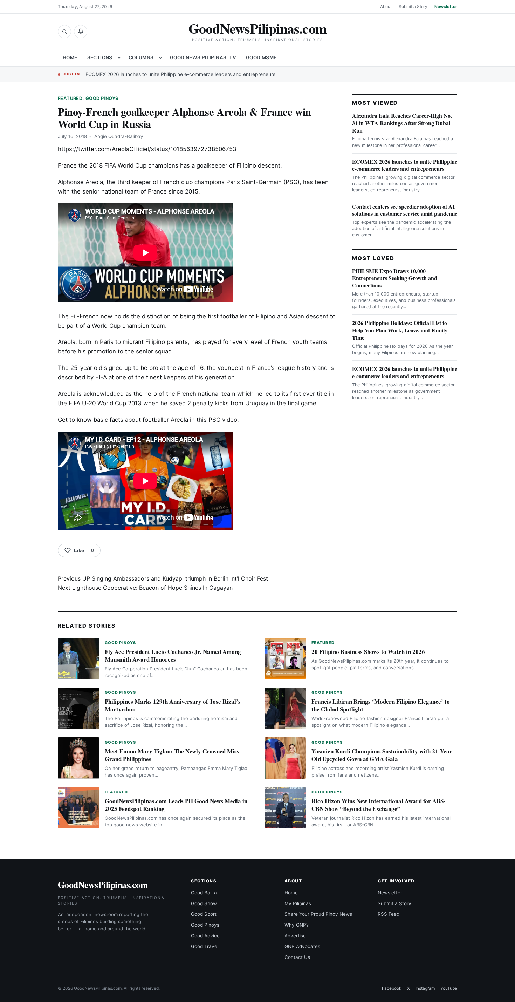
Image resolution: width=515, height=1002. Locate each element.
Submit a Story (413, 6)
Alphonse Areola (80, 181)
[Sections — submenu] (119, 57)
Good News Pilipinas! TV (203, 57)
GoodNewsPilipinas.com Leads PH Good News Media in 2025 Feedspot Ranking (176, 805)
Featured (70, 98)
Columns (141, 57)
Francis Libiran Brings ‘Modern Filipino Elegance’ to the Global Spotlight (380, 705)
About (386, 6)
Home (70, 57)
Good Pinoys (101, 98)
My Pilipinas (297, 903)
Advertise (295, 936)
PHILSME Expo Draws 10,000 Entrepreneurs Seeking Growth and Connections (394, 278)
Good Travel (204, 946)
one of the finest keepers (151, 377)
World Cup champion (120, 325)
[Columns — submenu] (160, 57)
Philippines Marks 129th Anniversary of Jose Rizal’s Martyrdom (173, 705)
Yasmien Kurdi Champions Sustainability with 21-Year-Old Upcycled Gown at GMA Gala (382, 755)
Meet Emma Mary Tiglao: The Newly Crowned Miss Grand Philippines (172, 755)
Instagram (425, 988)
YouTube (448, 988)
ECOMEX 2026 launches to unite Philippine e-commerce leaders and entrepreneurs (180, 74)
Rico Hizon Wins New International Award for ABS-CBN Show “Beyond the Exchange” (378, 805)
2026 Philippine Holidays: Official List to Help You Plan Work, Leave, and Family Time (399, 330)
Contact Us (297, 957)
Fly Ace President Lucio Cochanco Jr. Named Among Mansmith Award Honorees (173, 655)
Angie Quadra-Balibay (118, 136)
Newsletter (445, 6)
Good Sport (204, 914)
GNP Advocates (302, 946)
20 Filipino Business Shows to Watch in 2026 (368, 651)
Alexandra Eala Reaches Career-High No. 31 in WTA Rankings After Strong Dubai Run (402, 122)
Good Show (204, 903)
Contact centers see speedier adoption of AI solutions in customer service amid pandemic (404, 210)
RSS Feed (388, 914)
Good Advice (205, 936)
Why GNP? (296, 925)
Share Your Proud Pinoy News (318, 914)
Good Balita (204, 892)
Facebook (391, 988)
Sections (99, 57)
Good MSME (261, 57)
